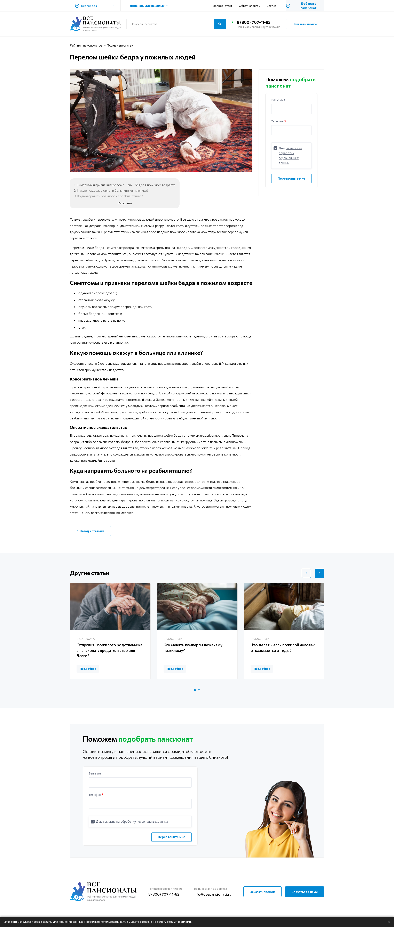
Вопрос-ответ (222, 5)
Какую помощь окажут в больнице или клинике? (112, 190)
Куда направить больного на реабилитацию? (110, 196)
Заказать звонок (305, 24)
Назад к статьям (92, 531)
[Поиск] (220, 24)
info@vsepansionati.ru (212, 894)
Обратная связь (249, 5)
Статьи (271, 5)
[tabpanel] (110, 631)
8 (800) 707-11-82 (253, 22)
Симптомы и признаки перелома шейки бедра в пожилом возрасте (126, 185)
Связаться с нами (304, 892)
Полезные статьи (120, 45)
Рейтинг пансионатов (86, 45)
